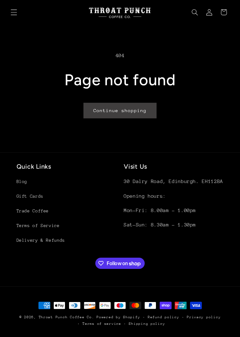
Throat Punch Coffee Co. (66, 317)
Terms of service (101, 324)
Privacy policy (204, 317)
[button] (14, 12)
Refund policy (163, 317)
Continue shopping (120, 110)
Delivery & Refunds (41, 240)
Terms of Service (38, 225)
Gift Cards (30, 196)
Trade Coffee (33, 210)
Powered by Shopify (118, 317)
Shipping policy (147, 324)
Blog (22, 181)
